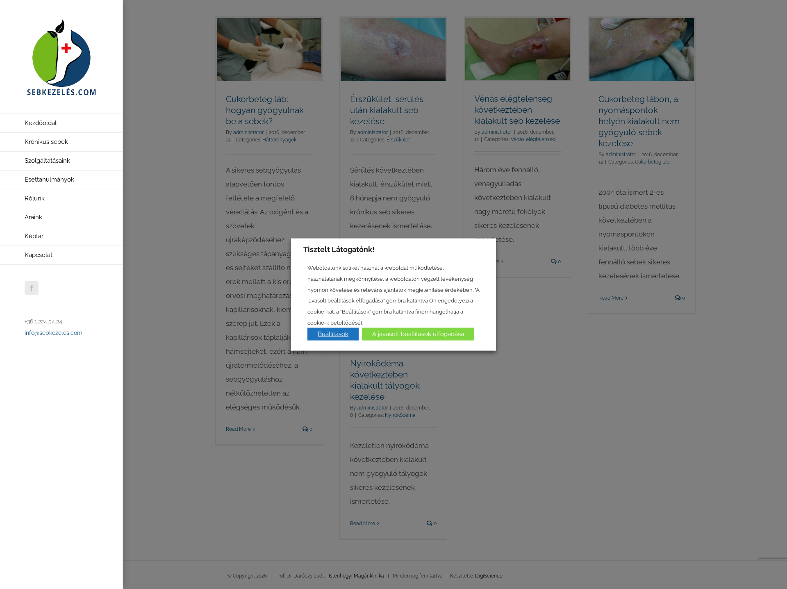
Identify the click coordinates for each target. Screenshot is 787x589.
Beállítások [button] (333, 334)
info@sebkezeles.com (53, 333)
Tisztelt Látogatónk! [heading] (339, 249)
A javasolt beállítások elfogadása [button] (418, 334)
